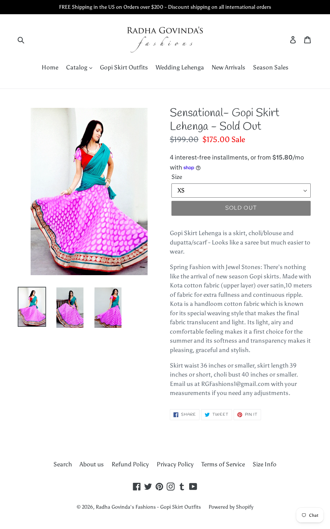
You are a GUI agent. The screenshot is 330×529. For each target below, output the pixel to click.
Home (50, 67)
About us (92, 464)
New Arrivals (228, 67)
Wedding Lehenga (180, 67)
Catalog (77, 67)
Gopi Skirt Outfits (124, 67)
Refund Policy (130, 464)
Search (62, 464)
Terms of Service (223, 464)
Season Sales (270, 67)
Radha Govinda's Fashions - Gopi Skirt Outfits (148, 507)
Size (176, 177)
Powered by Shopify (231, 507)
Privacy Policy (175, 464)
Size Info (265, 464)
